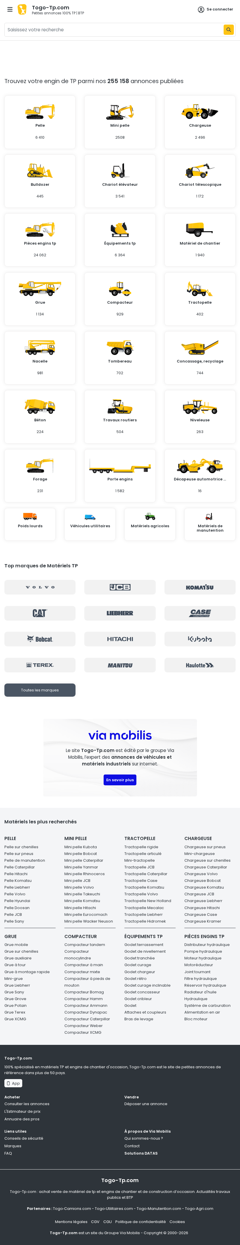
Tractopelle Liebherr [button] (143, 914)
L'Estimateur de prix (22, 1111)
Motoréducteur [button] (198, 964)
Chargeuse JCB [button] (199, 894)
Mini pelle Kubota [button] (80, 846)
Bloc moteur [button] (196, 1018)
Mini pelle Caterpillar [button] (83, 860)
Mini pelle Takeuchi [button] (82, 894)
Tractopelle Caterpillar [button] (145, 873)
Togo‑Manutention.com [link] (159, 1208)
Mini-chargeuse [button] (199, 853)
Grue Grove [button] (15, 998)
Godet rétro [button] (135, 978)
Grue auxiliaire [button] (18, 958)
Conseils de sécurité (23, 1138)
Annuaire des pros (22, 1119)
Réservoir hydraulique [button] (205, 985)
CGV (95, 1221)
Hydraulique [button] (196, 998)
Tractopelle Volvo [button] (141, 894)
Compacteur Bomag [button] (84, 992)
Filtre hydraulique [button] (200, 978)
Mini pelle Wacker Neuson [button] (88, 921)
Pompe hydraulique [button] (203, 951)
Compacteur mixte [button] (82, 971)
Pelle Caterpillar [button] (19, 867)
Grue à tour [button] (15, 964)
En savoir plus (120, 779)
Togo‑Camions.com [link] (72, 1208)
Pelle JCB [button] (13, 914)
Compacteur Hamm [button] (83, 998)
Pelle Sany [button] (14, 921)
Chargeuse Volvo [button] (201, 873)
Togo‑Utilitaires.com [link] (114, 1208)
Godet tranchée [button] (139, 958)
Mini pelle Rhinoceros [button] (84, 873)
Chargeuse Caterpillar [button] (205, 867)
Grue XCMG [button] (15, 1018)
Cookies (177, 1221)
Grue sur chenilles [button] (21, 951)
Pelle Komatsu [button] (18, 880)
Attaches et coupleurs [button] (145, 1012)
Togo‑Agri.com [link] (199, 1208)
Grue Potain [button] (15, 1005)
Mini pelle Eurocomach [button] (85, 914)
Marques (12, 1145)
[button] (40, 124)
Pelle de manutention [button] (24, 860)
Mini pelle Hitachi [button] (80, 907)
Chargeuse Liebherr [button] (203, 900)
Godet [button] (130, 1005)
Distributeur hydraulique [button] (207, 944)
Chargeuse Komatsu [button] (204, 887)
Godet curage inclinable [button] (147, 985)
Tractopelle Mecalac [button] (144, 907)
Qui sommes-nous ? (143, 1138)
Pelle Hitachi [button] (16, 873)
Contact (132, 1145)
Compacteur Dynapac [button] (85, 1012)
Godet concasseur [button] (142, 992)
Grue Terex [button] (14, 1012)
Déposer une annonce (145, 1103)
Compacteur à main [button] (83, 964)
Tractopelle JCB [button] (139, 867)
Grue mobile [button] (16, 944)
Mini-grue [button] (13, 978)
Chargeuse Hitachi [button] (202, 907)
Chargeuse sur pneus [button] (205, 846)
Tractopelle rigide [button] (141, 846)
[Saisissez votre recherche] (229, 30)
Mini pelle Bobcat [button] (80, 853)
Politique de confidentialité (140, 1221)
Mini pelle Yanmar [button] (81, 867)
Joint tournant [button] (197, 971)
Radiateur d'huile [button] (200, 992)
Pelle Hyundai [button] (17, 900)
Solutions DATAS (141, 1153)
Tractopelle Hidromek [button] (145, 921)
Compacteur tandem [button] (84, 944)
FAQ (8, 1153)
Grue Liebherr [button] (17, 985)
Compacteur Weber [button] (83, 1025)
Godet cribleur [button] (138, 998)
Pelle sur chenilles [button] (21, 846)
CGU (107, 1221)
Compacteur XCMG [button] (82, 1032)
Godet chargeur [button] (139, 971)
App (15, 1083)
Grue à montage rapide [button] (27, 971)
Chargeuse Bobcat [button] (202, 880)
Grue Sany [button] (14, 992)
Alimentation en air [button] (202, 1012)
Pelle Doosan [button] (17, 907)
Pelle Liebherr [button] (17, 887)
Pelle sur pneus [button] (18, 853)
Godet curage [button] (137, 964)
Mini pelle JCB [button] (77, 880)
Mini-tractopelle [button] (139, 860)
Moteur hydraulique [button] (203, 958)
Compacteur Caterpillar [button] (87, 1018)
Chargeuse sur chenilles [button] (207, 860)
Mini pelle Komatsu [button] (82, 900)
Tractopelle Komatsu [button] (144, 887)
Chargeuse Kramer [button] (202, 921)
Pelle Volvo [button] (14, 894)
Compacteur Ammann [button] (85, 1005)
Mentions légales (71, 1221)
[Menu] (10, 9)
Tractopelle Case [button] (140, 880)
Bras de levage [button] (138, 1018)
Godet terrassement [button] (143, 944)
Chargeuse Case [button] (200, 914)
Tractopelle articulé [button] (143, 853)
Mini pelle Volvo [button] (79, 887)
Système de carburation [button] (207, 1005)
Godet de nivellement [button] (145, 951)
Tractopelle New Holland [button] (147, 900)
